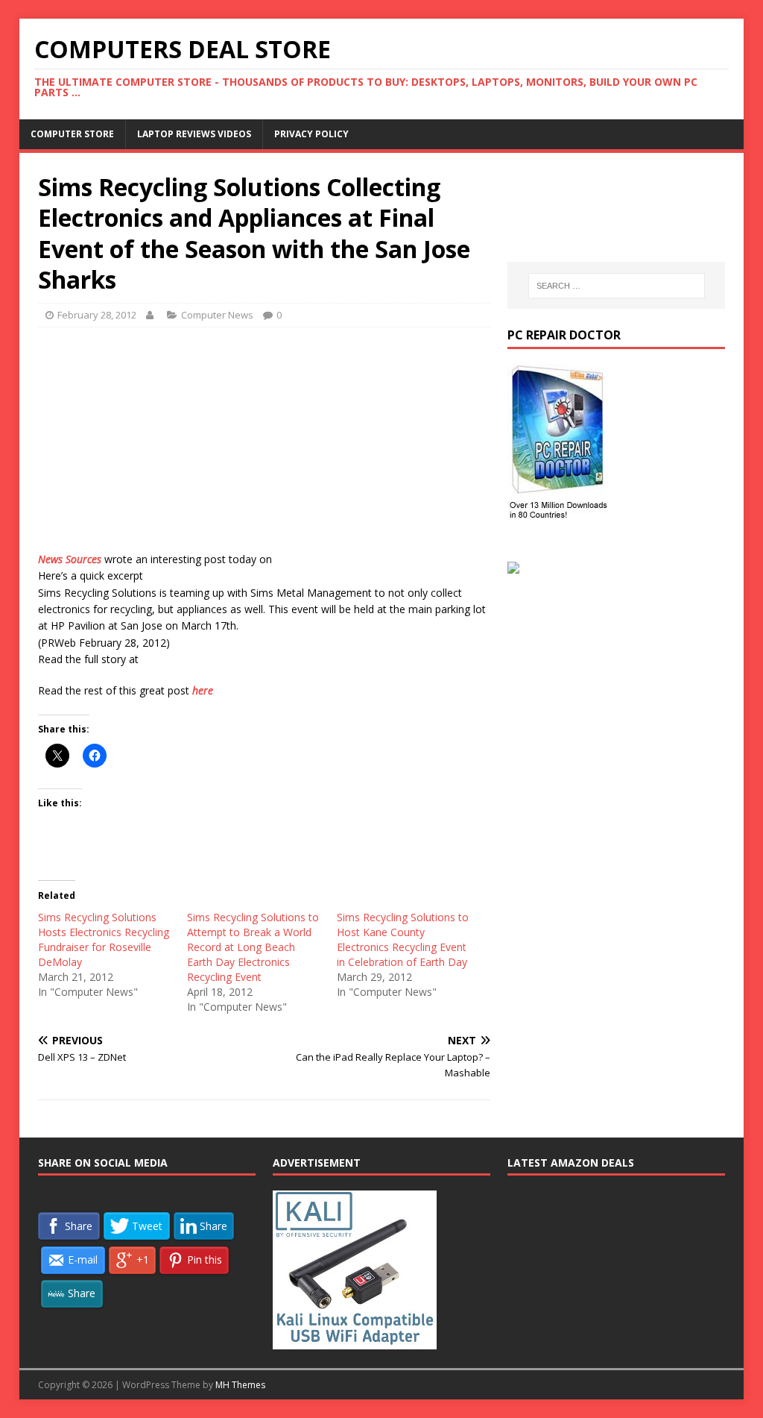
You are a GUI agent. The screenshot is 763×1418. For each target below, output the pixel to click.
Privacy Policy (311, 134)
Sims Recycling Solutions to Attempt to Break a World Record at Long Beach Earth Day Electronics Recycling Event (253, 947)
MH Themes (240, 1384)
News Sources (69, 559)
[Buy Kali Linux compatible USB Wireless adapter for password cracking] (355, 1341)
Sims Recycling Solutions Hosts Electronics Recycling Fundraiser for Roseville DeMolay (103, 939)
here (202, 690)
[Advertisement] (264, 446)
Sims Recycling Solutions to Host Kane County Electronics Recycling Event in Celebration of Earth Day (403, 939)
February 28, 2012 (96, 314)
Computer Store (72, 134)
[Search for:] (617, 285)
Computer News (217, 314)
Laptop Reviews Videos (194, 134)
